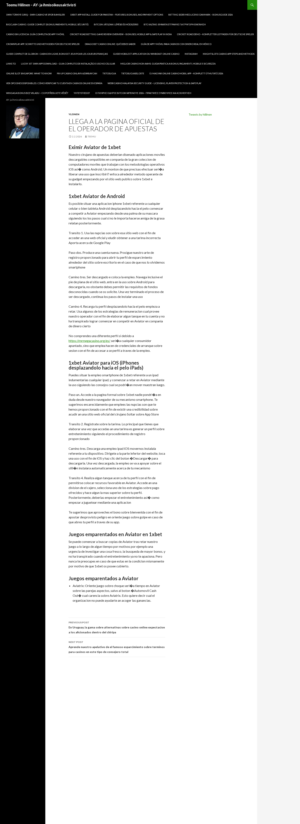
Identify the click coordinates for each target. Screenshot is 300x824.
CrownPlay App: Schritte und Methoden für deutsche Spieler (43, 44)
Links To (11, 63)
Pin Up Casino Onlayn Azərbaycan (77, 73)
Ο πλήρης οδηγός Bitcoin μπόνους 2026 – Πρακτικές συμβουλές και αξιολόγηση (143, 93)
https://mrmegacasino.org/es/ (89, 341)
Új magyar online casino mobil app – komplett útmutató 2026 (186, 73)
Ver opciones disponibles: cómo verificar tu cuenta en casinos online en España (54, 83)
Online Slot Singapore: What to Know (29, 73)
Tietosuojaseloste (132, 73)
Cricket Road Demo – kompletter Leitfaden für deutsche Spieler (215, 34)
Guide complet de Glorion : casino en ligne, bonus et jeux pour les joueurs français (57, 53)
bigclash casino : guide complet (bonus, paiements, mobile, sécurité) (47, 24)
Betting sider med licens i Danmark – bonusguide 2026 (200, 14)
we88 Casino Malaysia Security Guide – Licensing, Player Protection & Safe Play (154, 83)
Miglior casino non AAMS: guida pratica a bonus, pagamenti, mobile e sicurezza (168, 63)
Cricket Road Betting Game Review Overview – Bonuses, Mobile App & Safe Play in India (121, 34)
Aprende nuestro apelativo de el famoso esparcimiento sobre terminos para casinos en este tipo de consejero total (117, 647)
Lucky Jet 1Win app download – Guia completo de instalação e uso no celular (68, 63)
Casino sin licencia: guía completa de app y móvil (35, 34)
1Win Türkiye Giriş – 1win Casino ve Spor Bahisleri (35, 14)
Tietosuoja (109, 73)
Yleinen (74, 114)
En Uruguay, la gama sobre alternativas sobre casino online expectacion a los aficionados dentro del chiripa (117, 627)
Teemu (92, 136)
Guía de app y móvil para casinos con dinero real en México (176, 44)
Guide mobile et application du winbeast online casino (146, 53)
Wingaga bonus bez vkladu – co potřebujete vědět (37, 93)
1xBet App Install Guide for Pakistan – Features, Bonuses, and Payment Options (116, 14)
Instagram (191, 53)
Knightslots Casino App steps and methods (228, 53)
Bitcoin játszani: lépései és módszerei (116, 24)
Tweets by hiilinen (200, 114)
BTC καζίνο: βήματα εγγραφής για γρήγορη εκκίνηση (175, 24)
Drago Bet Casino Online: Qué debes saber (110, 44)
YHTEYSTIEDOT (82, 93)
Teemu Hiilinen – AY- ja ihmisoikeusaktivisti (41, 5)
